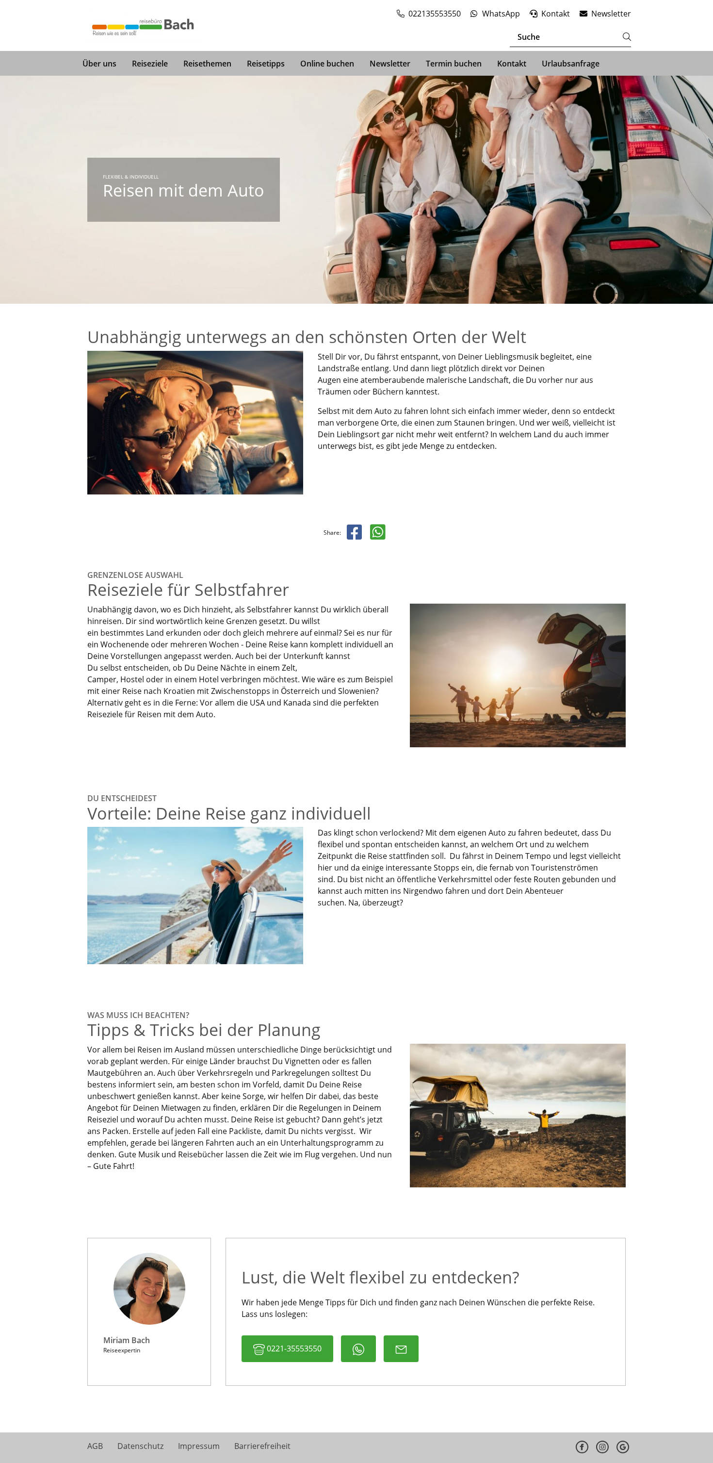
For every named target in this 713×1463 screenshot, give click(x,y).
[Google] (623, 1446)
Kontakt (511, 63)
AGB (95, 1446)
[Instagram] (602, 1446)
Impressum (199, 1446)
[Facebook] (582, 1446)
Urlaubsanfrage (571, 63)
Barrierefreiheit (262, 1446)
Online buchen (327, 63)
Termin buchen (454, 63)
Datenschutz (140, 1446)
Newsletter (390, 63)
